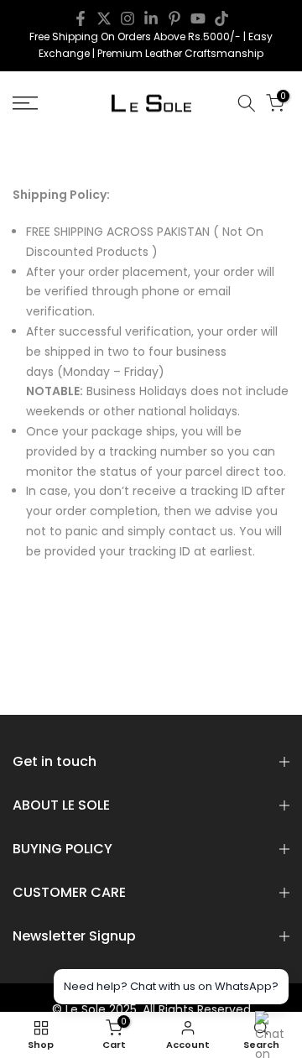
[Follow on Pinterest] (174, 18)
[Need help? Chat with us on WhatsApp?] (272, 1028)
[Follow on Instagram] (127, 18)
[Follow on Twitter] (104, 18)
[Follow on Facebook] (80, 18)
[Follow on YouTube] (198, 18)
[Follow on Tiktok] (221, 18)
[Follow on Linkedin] (151, 18)
